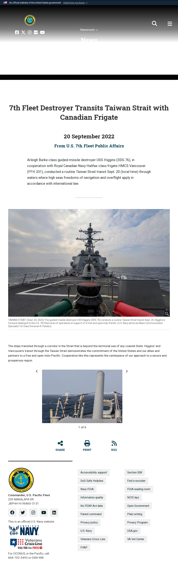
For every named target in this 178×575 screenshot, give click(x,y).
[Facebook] (17, 32)
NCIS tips (133, 497)
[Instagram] (29, 32)
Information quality (91, 497)
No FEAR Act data (91, 505)
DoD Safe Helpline (91, 480)
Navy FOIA (87, 489)
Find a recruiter (136, 480)
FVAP (83, 547)
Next (126, 373)
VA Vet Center (135, 539)
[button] (75, 3)
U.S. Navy (86, 530)
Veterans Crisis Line (92, 539)
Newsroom (88, 29)
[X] (23, 32)
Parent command (91, 514)
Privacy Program (137, 522)
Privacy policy (89, 522)
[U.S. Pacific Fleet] (30, 20)
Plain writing (134, 514)
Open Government (138, 505)
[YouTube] (42, 32)
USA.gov (132, 530)
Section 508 (134, 472)
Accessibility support (93, 472)
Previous (37, 373)
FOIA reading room (138, 489)
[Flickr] (36, 32)
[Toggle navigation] (169, 24)
